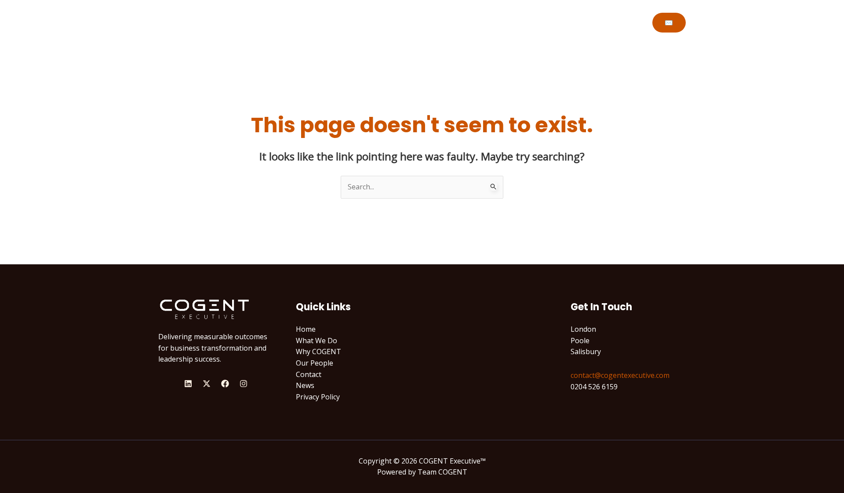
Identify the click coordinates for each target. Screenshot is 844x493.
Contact (308, 374)
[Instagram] (243, 384)
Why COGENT (480, 22)
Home (379, 22)
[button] (669, 23)
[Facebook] (225, 384)
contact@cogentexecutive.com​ (620, 375)
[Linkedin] (188, 384)
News (305, 385)
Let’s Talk (570, 22)
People (528, 22)
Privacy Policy (318, 397)
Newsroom (618, 22)
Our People (314, 363)
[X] (207, 384)
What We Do (423, 22)
